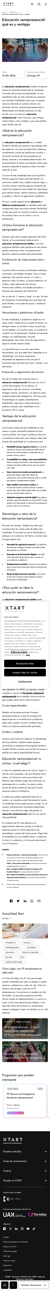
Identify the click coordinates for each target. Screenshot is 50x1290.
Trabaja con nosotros (9, 1246)
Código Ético (7, 1265)
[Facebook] (11, 901)
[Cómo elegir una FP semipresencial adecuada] (25, 931)
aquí (28, 655)
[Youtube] (28, 1228)
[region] (25, 645)
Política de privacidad (10, 1251)
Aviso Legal (6, 1256)
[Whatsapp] (32, 901)
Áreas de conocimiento (14, 1161)
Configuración (25, 681)
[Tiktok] (34, 1228)
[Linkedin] (25, 901)
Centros (7, 1171)
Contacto (6, 1237)
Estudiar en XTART (12, 1180)
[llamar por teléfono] (13, 1285)
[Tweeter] (18, 901)
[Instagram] (22, 1228)
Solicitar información (31, 1285)
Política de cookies (9, 1260)
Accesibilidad (7, 1270)
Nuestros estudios (12, 1151)
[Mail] (39, 901)
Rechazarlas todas (25, 663)
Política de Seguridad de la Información (15, 1242)
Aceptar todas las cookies (25, 672)
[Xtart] (8, 4)
